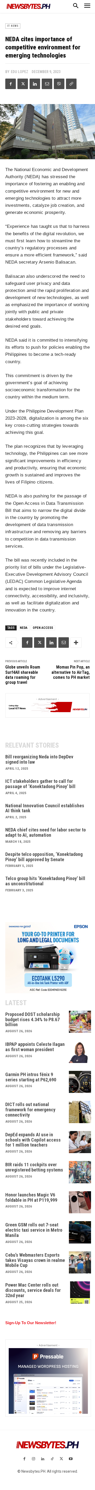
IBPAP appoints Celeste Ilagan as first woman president (35, 1046)
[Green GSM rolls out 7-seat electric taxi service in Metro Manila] (80, 1232)
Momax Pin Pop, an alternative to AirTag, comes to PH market (70, 672)
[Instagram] (33, 1459)
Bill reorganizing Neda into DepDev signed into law (39, 759)
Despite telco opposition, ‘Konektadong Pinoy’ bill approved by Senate (44, 856)
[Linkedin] (35, 84)
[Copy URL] (71, 84)
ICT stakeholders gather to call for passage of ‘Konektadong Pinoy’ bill (40, 783)
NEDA (23, 628)
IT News (12, 25)
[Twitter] (22, 84)
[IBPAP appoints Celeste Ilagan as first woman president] (80, 1052)
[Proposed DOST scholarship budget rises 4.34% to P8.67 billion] (80, 1022)
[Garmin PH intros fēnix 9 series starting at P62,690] (80, 1082)
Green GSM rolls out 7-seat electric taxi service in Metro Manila (33, 1230)
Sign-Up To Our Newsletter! (30, 1323)
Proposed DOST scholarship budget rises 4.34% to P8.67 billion (32, 1019)
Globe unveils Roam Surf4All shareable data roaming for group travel (22, 675)
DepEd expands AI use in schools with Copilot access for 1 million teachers (33, 1140)
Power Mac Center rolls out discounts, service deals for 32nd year (33, 1290)
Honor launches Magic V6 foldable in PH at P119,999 (31, 1197)
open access (43, 628)
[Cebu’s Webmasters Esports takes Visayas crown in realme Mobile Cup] (80, 1262)
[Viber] (59, 84)
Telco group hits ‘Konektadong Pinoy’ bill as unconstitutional (45, 881)
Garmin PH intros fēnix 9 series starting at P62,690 (30, 1077)
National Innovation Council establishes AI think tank (44, 808)
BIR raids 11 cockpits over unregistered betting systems (34, 1167)
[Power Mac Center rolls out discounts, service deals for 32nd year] (80, 1292)
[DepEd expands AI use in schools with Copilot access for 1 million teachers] (80, 1142)
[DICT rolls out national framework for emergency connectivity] (80, 1112)
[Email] (47, 84)
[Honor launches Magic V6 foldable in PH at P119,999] (80, 1202)
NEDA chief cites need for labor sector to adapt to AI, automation (45, 832)
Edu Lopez (19, 72)
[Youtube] (70, 1459)
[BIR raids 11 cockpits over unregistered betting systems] (80, 1172)
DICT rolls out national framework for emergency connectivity (30, 1110)
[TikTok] (52, 1459)
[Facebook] (10, 84)
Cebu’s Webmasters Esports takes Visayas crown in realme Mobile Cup (35, 1260)
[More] (76, 642)
